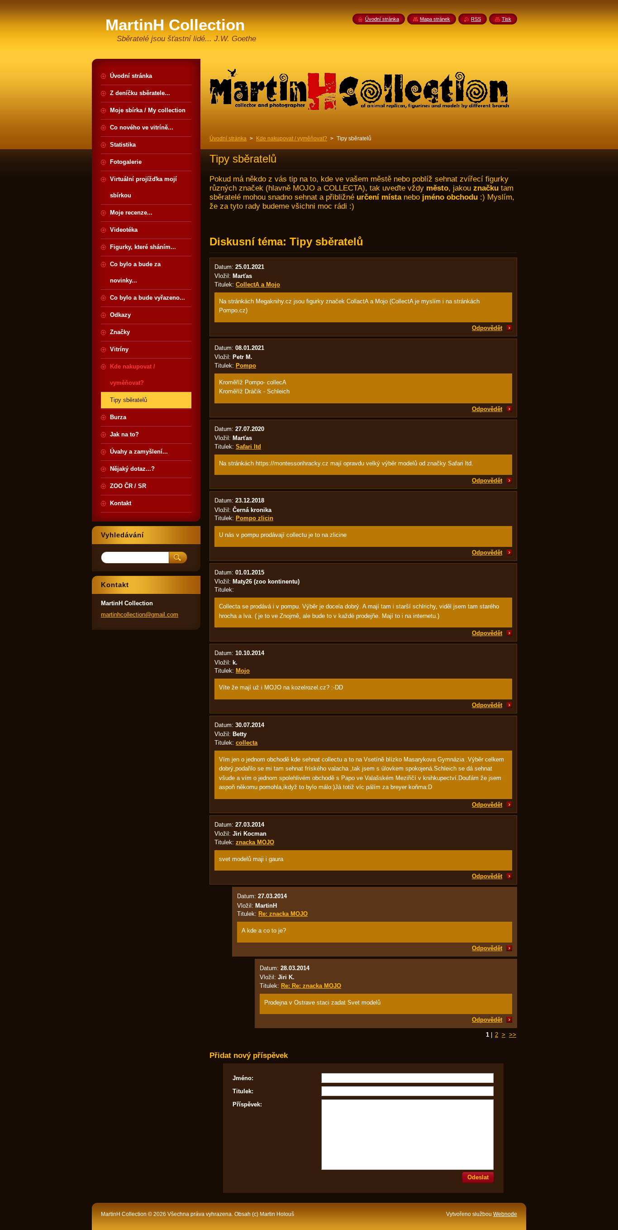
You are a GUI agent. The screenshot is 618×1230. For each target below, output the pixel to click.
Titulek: (243, 1091)
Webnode (505, 1214)
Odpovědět (487, 328)
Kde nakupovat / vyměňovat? (291, 138)
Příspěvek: (247, 1104)
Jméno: (243, 1078)
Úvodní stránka (228, 138)
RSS (476, 19)
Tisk (506, 19)
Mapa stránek (435, 19)
